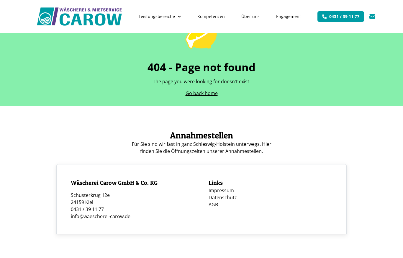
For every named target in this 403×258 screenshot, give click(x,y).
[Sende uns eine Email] (372, 16)
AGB (213, 204)
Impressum (221, 190)
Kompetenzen (211, 16)
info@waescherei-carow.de (100, 216)
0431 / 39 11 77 (344, 16)
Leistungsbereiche (157, 16)
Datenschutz (223, 197)
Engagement (288, 16)
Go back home (202, 93)
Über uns (250, 16)
